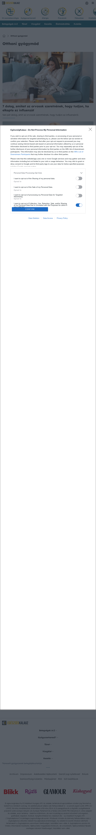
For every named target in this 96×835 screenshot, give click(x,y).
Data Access (48, 218)
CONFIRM (30, 209)
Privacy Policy (62, 218)
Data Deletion (33, 218)
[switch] (79, 178)
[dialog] (48, 417)
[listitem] (48, 173)
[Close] (91, 130)
